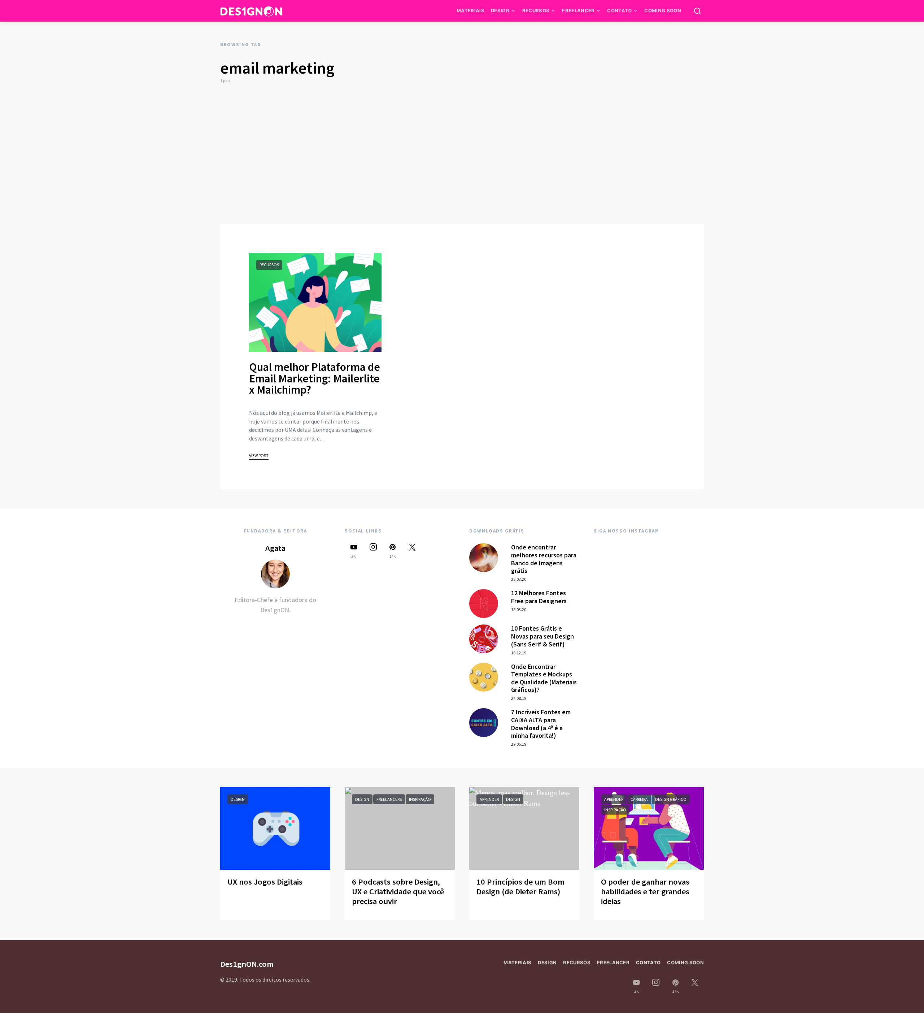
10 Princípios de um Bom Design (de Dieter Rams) (520, 886)
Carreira (639, 799)
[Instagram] (373, 550)
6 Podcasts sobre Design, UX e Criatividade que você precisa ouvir (398, 891)
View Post (259, 455)
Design (500, 10)
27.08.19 (518, 698)
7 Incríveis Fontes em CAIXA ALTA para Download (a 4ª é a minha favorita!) (541, 724)
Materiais (470, 10)
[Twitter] (412, 550)
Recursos (536, 10)
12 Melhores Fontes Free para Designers (539, 597)
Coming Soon (662, 10)
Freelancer (578, 10)
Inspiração (420, 799)
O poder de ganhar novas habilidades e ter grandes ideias (645, 891)
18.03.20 (518, 609)
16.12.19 (518, 652)
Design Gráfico (671, 799)
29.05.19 (518, 744)
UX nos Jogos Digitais (264, 882)
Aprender (489, 799)
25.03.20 (518, 579)
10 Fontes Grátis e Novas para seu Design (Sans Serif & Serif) (542, 636)
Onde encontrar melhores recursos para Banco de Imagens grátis (543, 559)
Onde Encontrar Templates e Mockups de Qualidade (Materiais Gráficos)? (544, 678)
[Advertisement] (462, 154)
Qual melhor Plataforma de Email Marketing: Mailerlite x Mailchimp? (314, 378)
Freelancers (389, 799)
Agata (275, 548)
